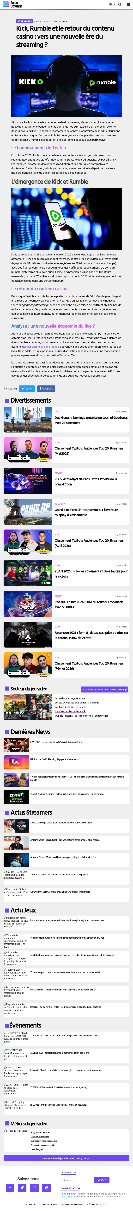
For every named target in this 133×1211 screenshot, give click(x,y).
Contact (33, 1204)
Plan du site (50, 1204)
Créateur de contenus (40, 1136)
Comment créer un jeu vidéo (70, 711)
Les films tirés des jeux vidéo (70, 707)
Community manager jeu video (43, 1145)
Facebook (47, 388)
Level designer (37, 1149)
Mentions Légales (73, 1204)
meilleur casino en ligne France (40, 346)
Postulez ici (67, 1196)
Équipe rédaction (98, 1204)
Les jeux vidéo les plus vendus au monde (77, 702)
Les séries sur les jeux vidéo (70, 698)
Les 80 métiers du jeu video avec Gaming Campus (66, 1158)
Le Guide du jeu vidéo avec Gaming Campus (103, 689)
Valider (101, 1180)
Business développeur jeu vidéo (44, 1140)
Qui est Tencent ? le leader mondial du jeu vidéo (82, 716)
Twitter (28, 388)
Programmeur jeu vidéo (40, 1132)
